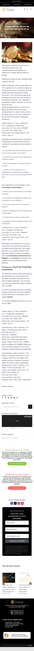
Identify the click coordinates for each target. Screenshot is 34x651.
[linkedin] (14, 397)
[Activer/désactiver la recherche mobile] (27, 9)
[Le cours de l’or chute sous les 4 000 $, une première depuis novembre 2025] (25, 573)
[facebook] (2, 397)
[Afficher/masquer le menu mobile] (31, 9)
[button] (3, 583)
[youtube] (22, 503)
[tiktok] (11, 397)
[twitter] (5, 397)
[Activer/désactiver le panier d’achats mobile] (24, 9)
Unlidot (30, 645)
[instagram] (8, 397)
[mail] (17, 397)
